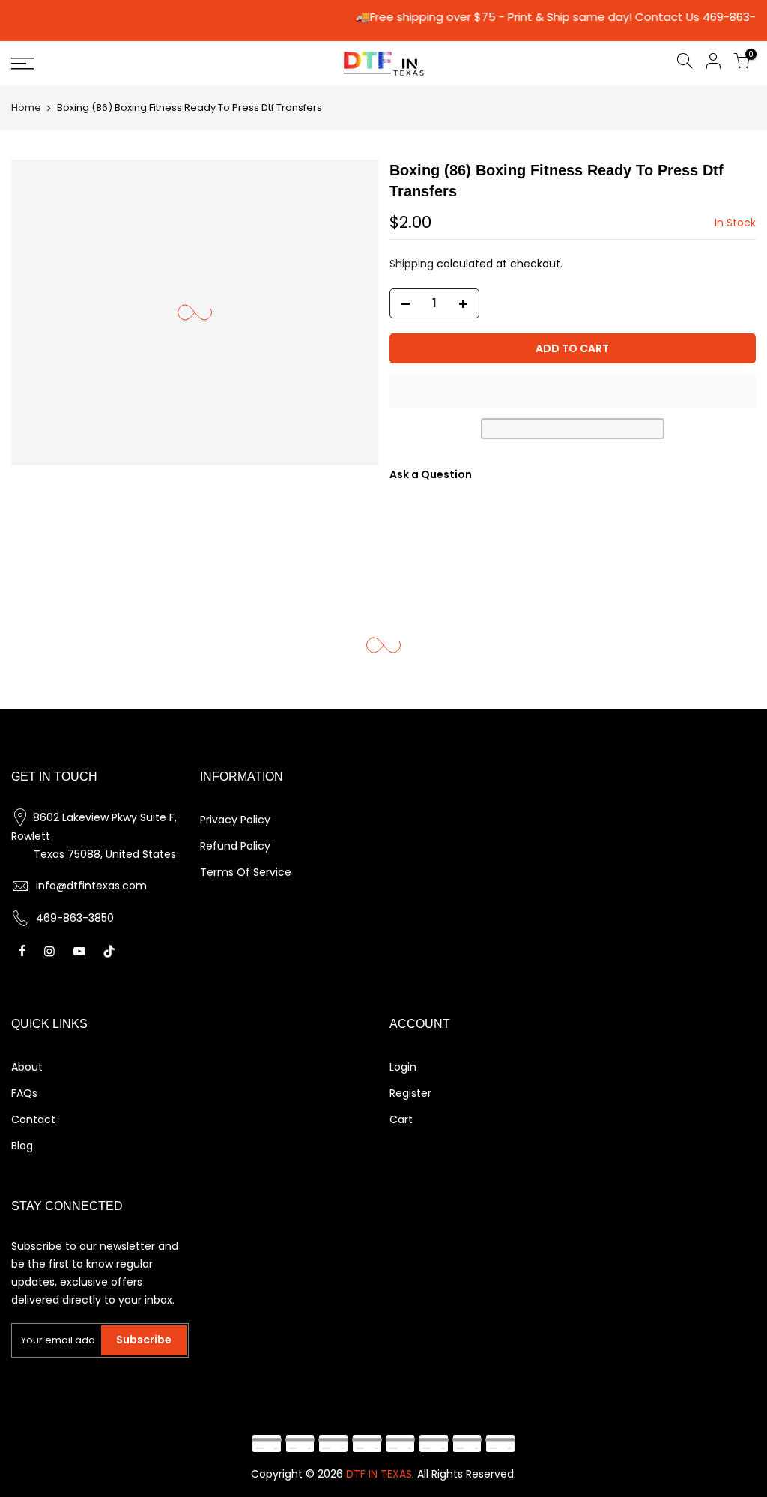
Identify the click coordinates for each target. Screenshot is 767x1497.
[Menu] (131, 64)
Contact (33, 1119)
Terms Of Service (245, 872)
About (27, 1066)
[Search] (684, 63)
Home (26, 107)
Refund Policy (235, 845)
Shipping (411, 263)
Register (410, 1093)
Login (402, 1066)
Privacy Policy (235, 819)
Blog (22, 1145)
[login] (713, 63)
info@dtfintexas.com (91, 885)
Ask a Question (430, 474)
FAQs (24, 1093)
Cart (401, 1119)
